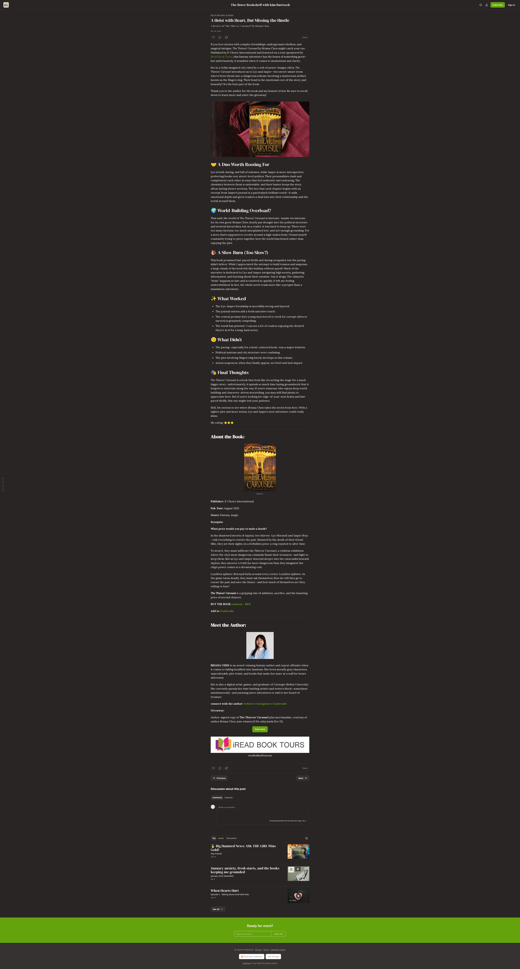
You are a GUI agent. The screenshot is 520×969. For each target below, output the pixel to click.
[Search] (480, 5)
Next (300, 778)
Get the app (273, 956)
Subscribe (498, 5)
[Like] (213, 37)
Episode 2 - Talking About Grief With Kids (230, 894)
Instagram (263, 703)
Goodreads (227, 611)
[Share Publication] (486, 5)
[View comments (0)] (220, 37)
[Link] (207, 164)
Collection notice (277, 949)
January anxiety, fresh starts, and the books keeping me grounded (245, 870)
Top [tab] (213, 838)
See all (216, 909)
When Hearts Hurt (225, 891)
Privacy (258, 949)
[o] (298, 896)
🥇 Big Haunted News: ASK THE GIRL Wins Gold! (243, 848)
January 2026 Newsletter (222, 876)
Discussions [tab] (231, 838)
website (249, 703)
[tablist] (222, 797)
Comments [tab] (217, 797)
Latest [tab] (221, 838)
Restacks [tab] (229, 797)
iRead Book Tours (222, 56)
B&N (247, 604)
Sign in (511, 5)
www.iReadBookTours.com (260, 755)
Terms (266, 949)
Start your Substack (253, 956)
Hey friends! (216, 853)
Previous (221, 778)
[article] (260, 853)
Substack (247, 963)
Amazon (237, 604)
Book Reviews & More (222, 15)
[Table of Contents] (3, 484)
